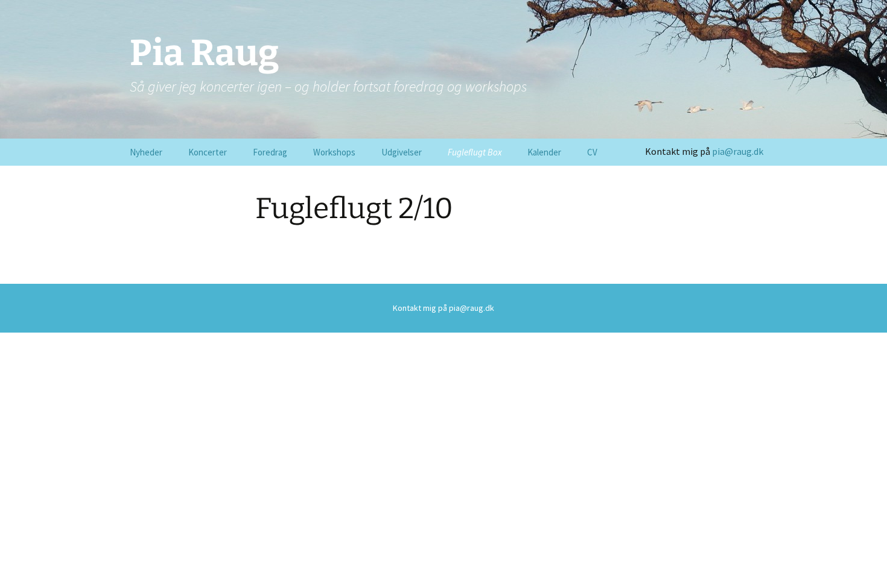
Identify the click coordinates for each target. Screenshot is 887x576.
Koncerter (207, 152)
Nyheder (146, 152)
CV (592, 152)
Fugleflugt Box (474, 152)
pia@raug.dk (737, 151)
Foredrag (270, 152)
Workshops (334, 152)
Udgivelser (401, 152)
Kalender (544, 152)
